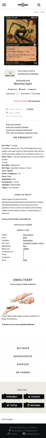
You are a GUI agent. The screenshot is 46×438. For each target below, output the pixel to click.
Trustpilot (29, 109)
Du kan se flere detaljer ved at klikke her (16, 219)
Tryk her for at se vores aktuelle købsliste (18, 324)
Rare (25, 246)
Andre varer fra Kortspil (13, 124)
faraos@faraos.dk (32, 434)
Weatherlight (29, 133)
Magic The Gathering (17, 133)
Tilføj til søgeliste (34, 101)
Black (36, 133)
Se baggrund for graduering (28, 74)
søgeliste (33, 89)
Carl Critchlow (28, 235)
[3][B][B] (26, 249)
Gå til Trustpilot (7, 419)
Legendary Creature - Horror (33, 243)
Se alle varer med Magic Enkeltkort (17, 127)
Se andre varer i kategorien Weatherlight (19, 130)
